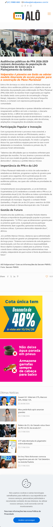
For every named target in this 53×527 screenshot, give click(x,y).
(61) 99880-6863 (13, 2)
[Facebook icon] (25, 6)
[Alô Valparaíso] (26, 15)
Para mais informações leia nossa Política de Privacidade (22, 512)
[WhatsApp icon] (22, 6)
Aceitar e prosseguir (26, 520)
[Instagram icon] (31, 6)
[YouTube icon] (28, 6)
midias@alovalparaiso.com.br (36, 2)
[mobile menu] (49, 13)
